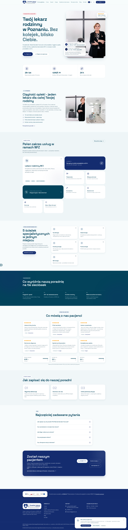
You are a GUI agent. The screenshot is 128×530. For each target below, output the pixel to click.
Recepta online (74, 2)
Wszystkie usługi (98, 141)
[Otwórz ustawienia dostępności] (1, 265)
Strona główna (40, 2)
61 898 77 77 (101, 2)
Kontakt (84, 2)
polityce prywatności (95, 522)
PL (89, 2)
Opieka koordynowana (64, 2)
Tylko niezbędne (96, 525)
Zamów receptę (94, 461)
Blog (80, 2)
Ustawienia (103, 525)
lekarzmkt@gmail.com (72, 511)
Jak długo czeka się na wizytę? (63, 432)
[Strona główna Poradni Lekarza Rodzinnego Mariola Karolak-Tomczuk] (29, 2)
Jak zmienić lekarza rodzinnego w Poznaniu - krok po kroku (41, 471)
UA (93, 2)
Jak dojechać (94, 465)
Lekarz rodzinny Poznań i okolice (51, 510)
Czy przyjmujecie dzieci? (63, 437)
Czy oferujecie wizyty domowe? (63, 442)
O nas (47, 2)
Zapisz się (28, 54)
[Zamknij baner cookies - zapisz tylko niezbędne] (124, 520)
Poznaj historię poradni (28, 125)
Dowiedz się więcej (28, 252)
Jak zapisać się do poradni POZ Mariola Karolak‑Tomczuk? (63, 421)
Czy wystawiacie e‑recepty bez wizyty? (63, 427)
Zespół (51, 2)
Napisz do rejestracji (42, 54)
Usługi (56, 2)
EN (91, 2)
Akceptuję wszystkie (86, 525)
